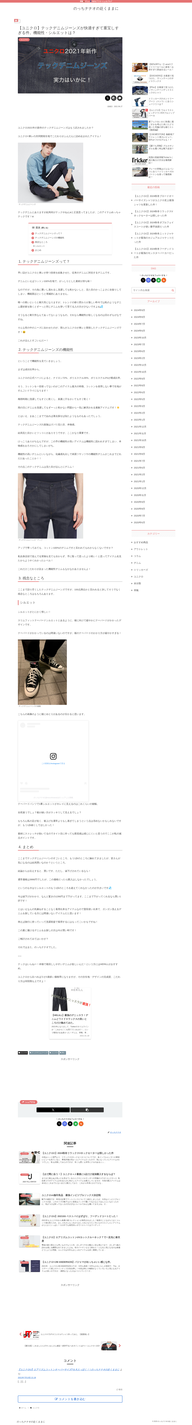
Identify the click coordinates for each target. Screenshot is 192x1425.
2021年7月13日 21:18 (27, 1378)
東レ (63, 1053)
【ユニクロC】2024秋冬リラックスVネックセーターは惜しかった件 (153, 213)
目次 (38, 227)
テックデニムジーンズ (40, 1053)
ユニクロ (24, 1053)
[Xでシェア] (107, 98)
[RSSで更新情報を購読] (81, 1123)
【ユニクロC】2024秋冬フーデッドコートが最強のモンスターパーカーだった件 (154, 253)
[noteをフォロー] (70, 1123)
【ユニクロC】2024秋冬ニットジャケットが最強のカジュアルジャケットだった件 (154, 237)
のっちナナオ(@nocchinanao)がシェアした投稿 (53, 797)
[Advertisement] (70, 115)
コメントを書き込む (72, 1399)
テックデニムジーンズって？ (48, 233)
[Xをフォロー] (59, 1123)
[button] (113, 98)
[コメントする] (119, 98)
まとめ (38, 250)
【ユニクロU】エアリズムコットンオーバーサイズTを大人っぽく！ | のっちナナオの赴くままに (68, 1369)
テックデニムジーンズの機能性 (49, 237)
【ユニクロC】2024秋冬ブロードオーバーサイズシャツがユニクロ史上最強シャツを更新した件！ (154, 200)
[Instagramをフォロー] (64, 1123)
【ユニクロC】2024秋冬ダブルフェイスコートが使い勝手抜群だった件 (154, 224)
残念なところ (41, 242)
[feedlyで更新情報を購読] (75, 1123)
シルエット (40, 246)
